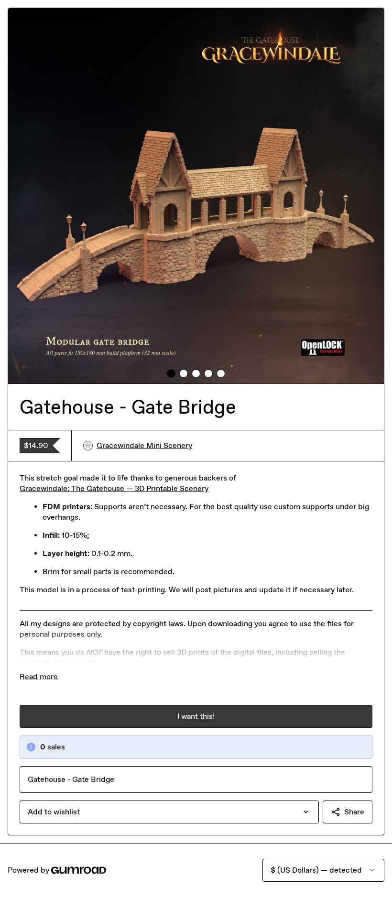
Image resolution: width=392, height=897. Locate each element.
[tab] (171, 373)
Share (354, 811)
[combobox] (169, 812)
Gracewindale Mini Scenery (144, 445)
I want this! (196, 716)
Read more (39, 676)
